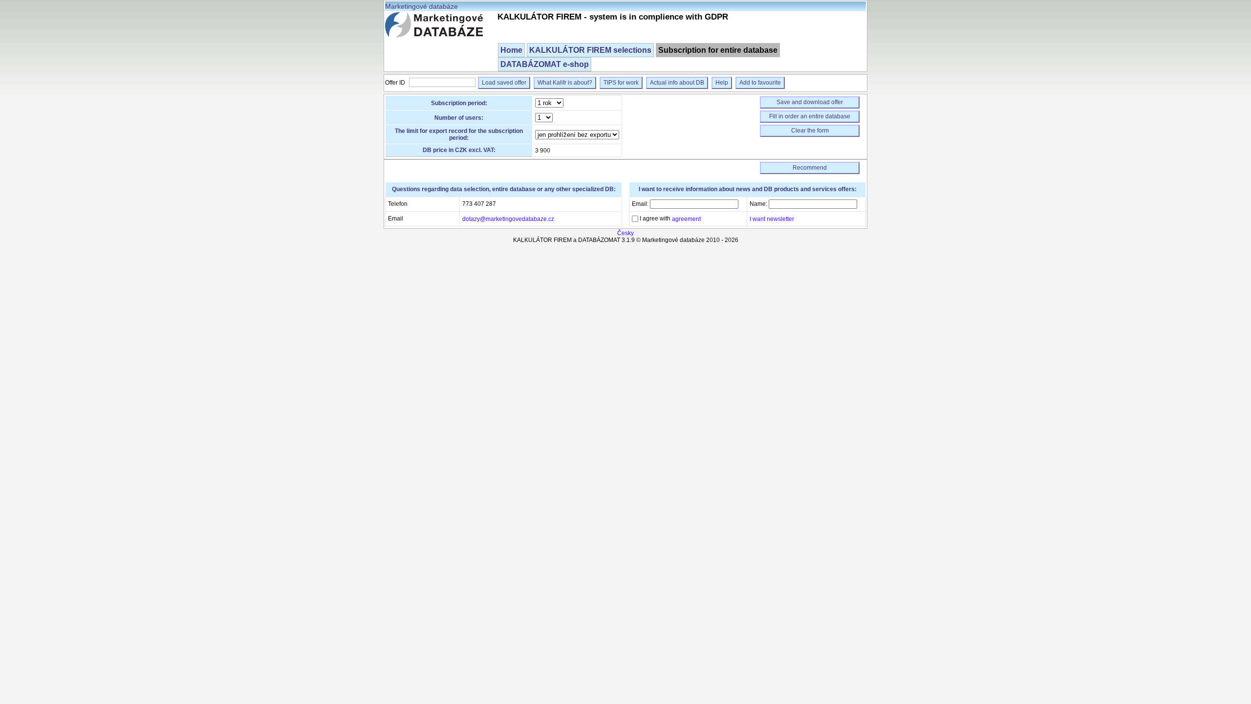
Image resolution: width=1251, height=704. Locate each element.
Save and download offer (809, 102)
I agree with (669, 218)
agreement (686, 219)
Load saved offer (504, 82)
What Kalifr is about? (565, 82)
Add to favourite (760, 82)
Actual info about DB (677, 82)
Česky (625, 233)
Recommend (810, 167)
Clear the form (810, 130)
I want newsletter (772, 219)
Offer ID (396, 82)
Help (721, 82)
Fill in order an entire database (809, 116)
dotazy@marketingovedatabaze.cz (508, 219)
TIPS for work (621, 82)
